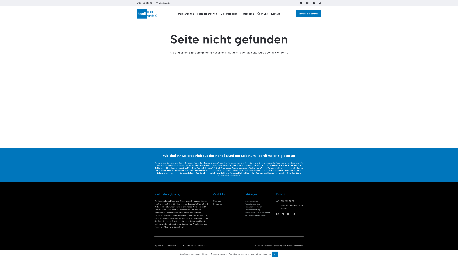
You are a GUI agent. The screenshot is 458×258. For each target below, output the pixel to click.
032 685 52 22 (287, 201)
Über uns (217, 201)
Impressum (159, 246)
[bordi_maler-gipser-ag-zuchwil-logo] (147, 13)
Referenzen (218, 204)
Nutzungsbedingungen (197, 246)
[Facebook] (314, 3)
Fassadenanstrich (252, 204)
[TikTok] (320, 3)
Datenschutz (172, 246)
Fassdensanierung (252, 210)
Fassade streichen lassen (255, 215)
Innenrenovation (251, 201)
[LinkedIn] (301, 3)
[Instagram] (307, 3)
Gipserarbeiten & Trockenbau (257, 212)
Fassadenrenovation (253, 207)
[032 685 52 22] (278, 201)
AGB (182, 246)
